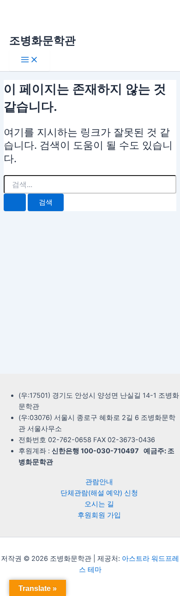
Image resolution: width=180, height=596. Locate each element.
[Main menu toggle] (29, 60)
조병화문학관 (42, 40)
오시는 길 (99, 504)
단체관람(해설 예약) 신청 (99, 493)
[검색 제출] (15, 203)
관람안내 (99, 482)
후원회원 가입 (99, 515)
